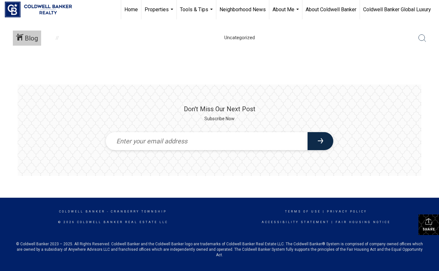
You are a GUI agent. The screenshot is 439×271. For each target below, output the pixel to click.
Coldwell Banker (82, 211)
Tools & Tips (197, 12)
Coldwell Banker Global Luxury (397, 9)
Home (131, 9)
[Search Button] (422, 38)
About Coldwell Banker (331, 9)
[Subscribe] (320, 141)
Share (429, 229)
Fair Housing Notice (363, 222)
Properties (160, 12)
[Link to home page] (41, 9)
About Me (286, 12)
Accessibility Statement (295, 222)
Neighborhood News (243, 9)
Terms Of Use (303, 211)
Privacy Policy (347, 211)
